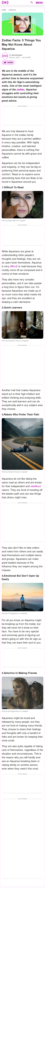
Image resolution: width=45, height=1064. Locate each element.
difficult (14, 266)
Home (4, 10)
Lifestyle (12, 10)
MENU (39, 2)
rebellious (35, 486)
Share (10, 62)
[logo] (5, 2)
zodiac (20, 89)
